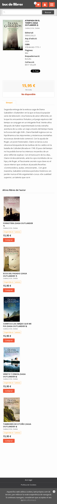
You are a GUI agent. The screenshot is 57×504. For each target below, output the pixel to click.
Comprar (9, 240)
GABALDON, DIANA (32, 28)
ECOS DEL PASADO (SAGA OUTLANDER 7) (15, 274)
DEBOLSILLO (30, 35)
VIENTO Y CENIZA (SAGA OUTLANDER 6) (14, 375)
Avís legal (28, 480)
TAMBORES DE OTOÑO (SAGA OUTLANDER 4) (17, 425)
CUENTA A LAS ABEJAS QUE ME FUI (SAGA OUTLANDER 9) (17, 325)
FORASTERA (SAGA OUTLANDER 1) (18, 224)
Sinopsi (9, 102)
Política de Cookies (28, 485)
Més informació (29, 500)
